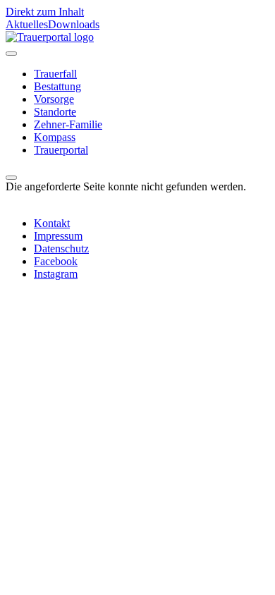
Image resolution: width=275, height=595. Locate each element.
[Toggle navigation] (11, 178)
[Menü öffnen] (11, 53)
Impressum (58, 236)
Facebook (56, 261)
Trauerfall (55, 74)
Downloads (73, 24)
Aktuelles (27, 24)
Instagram (56, 274)
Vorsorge (54, 99)
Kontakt (52, 223)
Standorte (55, 112)
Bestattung (57, 86)
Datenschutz (61, 248)
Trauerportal (61, 150)
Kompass (54, 137)
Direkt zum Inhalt (45, 12)
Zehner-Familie (68, 124)
